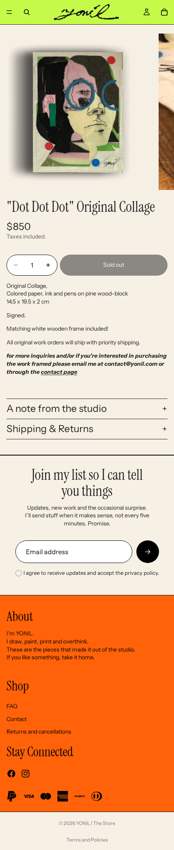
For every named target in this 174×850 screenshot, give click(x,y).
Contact (16, 719)
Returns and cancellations (38, 731)
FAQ (11, 706)
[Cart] (164, 12)
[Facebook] (11, 773)
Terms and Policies (87, 840)
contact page (59, 371)
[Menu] (9, 12)
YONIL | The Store (95, 823)
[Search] (27, 12)
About (19, 616)
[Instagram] (25, 773)
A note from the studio (56, 408)
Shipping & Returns (49, 428)
